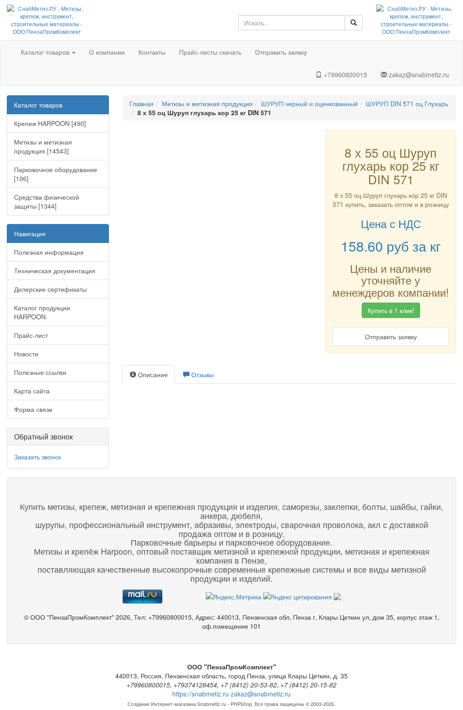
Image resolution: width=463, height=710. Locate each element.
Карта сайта (32, 390)
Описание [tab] (152, 374)
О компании (107, 51)
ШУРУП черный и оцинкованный (309, 103)
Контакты (151, 51)
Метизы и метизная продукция (207, 103)
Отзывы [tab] (201, 374)
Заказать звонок (37, 456)
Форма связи (33, 409)
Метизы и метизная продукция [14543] (43, 146)
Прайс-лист (31, 335)
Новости (26, 353)
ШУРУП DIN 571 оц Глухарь (407, 103)
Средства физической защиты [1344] (46, 201)
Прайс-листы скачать (210, 51)
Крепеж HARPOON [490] (50, 123)
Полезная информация (49, 252)
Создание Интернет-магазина (162, 703)
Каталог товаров (46, 51)
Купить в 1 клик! (391, 310)
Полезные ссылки (40, 372)
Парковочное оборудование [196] (55, 174)
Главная (141, 103)
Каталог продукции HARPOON (42, 312)
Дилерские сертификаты (50, 289)
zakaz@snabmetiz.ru (418, 74)
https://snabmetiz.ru (200, 693)
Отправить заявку (281, 51)
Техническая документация (54, 270)
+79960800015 (344, 74)
